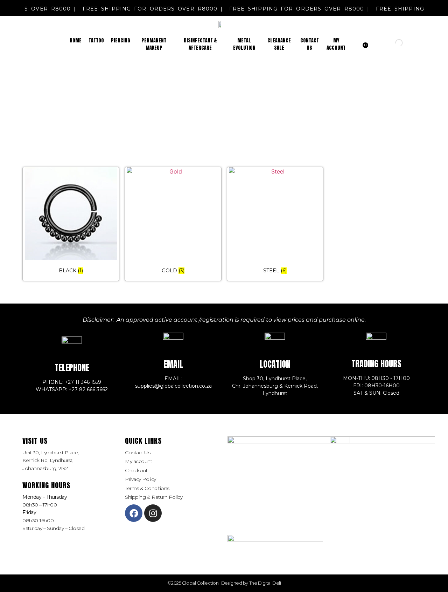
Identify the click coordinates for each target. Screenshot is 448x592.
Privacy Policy (140, 479)
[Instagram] (153, 513)
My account (138, 461)
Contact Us (137, 452)
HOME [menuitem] (76, 40)
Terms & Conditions (147, 488)
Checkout (136, 470)
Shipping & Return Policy (153, 497)
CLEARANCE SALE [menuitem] (279, 44)
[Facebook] (133, 513)
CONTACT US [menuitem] (309, 44)
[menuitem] (96, 40)
